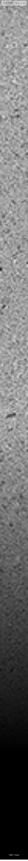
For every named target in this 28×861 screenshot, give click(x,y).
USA (19, 3)
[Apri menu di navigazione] (24, 3)
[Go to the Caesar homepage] (8, 3)
